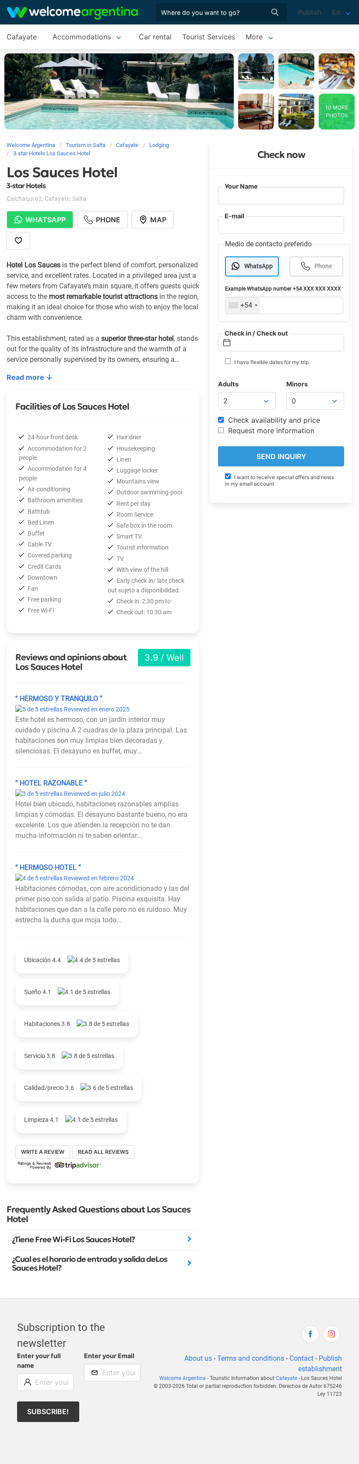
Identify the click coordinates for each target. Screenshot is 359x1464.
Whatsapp (45, 219)
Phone (323, 266)
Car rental (155, 36)
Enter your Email (109, 1355)
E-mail (234, 216)
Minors (297, 384)
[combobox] (242, 305)
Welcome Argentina (182, 1378)
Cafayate (22, 36)
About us (198, 1358)
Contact (301, 1358)
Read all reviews (103, 1152)
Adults (228, 384)
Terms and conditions (250, 1358)
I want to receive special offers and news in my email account (279, 480)
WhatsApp (258, 266)
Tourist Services (208, 36)
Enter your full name (39, 1360)
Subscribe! (48, 1411)
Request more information (270, 430)
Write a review (42, 1152)
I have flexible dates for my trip (271, 362)
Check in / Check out (256, 333)
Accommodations (82, 36)
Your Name (241, 186)
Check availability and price (273, 420)
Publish (309, 12)
